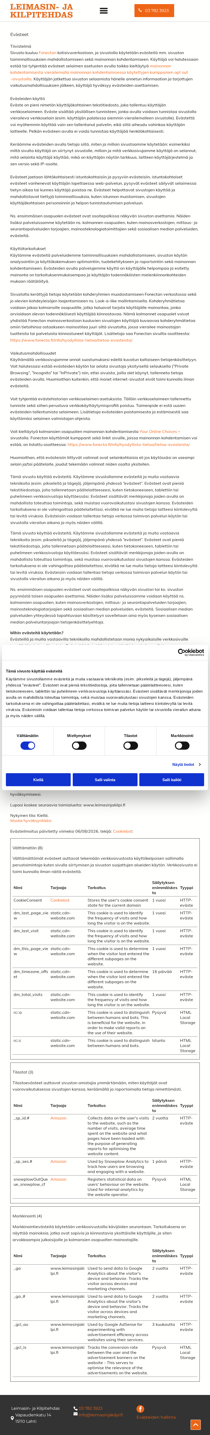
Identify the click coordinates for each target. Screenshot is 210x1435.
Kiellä (38, 780)
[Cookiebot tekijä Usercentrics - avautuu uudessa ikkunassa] (181, 652)
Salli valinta (105, 780)
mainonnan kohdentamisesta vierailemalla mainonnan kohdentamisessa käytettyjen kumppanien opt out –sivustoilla (99, 72)
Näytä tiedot (183, 764)
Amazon (58, 1117)
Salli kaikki (171, 780)
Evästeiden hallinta (156, 1417)
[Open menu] (103, 10)
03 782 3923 (90, 1408)
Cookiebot (122, 831)
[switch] (79, 745)
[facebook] (140, 1409)
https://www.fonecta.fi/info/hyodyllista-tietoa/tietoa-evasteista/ (71, 340)
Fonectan (47, 52)
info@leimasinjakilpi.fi (101, 1415)
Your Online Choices (158, 431)
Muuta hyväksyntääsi (30, 820)
